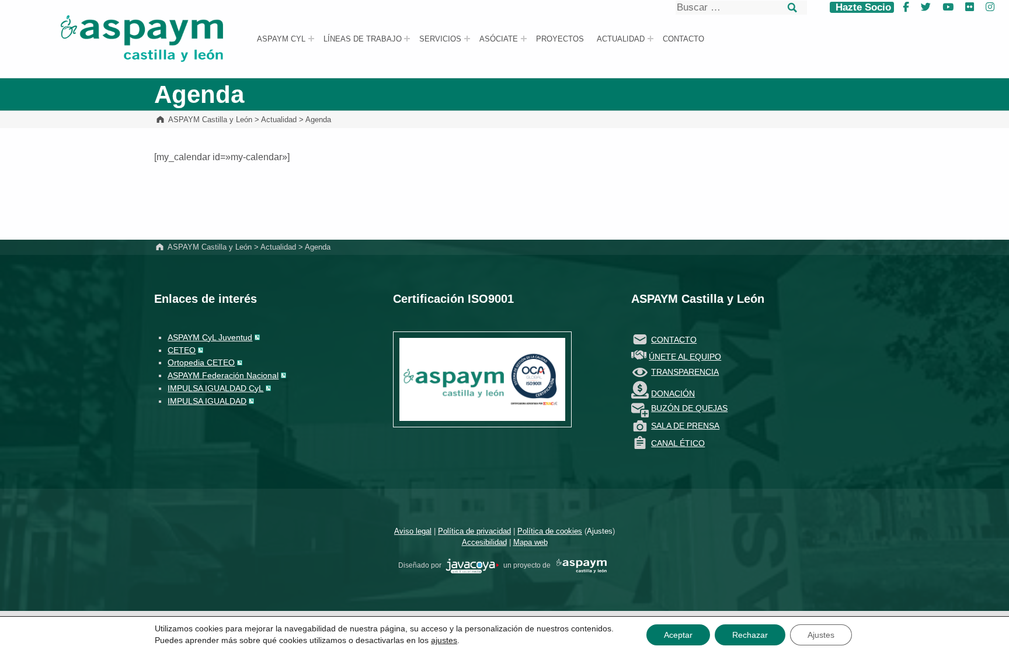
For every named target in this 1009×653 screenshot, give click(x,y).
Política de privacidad (474, 531)
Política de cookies (549, 531)
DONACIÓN (673, 393)
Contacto (683, 39)
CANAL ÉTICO (678, 443)
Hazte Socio (862, 7)
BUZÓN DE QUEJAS (689, 408)
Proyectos (560, 39)
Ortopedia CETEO (201, 362)
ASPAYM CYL (281, 39)
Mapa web (530, 542)
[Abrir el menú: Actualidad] (650, 39)
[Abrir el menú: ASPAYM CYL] (311, 39)
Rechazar (750, 635)
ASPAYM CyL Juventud (210, 337)
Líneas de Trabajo (362, 39)
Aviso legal (413, 531)
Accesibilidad (484, 542)
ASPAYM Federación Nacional (223, 375)
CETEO (182, 350)
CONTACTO (674, 339)
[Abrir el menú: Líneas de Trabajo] (407, 39)
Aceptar (678, 635)
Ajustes (600, 531)
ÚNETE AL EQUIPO (685, 356)
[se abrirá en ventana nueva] (472, 565)
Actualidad (621, 39)
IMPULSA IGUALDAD (207, 401)
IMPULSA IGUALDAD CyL (215, 388)
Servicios (440, 39)
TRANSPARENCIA (685, 371)
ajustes (444, 640)
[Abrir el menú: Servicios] (467, 39)
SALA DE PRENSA (685, 425)
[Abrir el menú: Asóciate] (524, 39)
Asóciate (498, 39)
